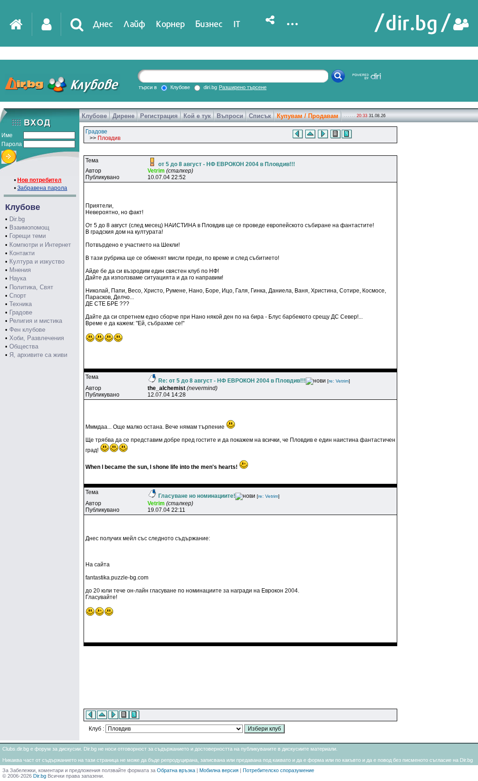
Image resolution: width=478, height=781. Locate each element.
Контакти (22, 253)
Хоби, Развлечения (36, 338)
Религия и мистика (35, 320)
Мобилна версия (219, 770)
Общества (23, 346)
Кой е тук (197, 115)
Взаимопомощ (29, 227)
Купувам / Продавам (307, 115)
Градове (20, 312)
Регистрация (159, 115)
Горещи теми (27, 235)
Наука (17, 278)
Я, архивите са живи (38, 354)
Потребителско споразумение (278, 770)
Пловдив (109, 138)
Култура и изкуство (36, 261)
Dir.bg (17, 219)
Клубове (94, 115)
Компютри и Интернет (40, 244)
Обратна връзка (176, 770)
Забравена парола (42, 188)
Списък (260, 115)
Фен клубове (27, 329)
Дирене (123, 115)
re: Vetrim (339, 381)
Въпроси (230, 115)
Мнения (20, 269)
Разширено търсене (243, 87)
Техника (20, 303)
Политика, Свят (31, 287)
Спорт (17, 295)
